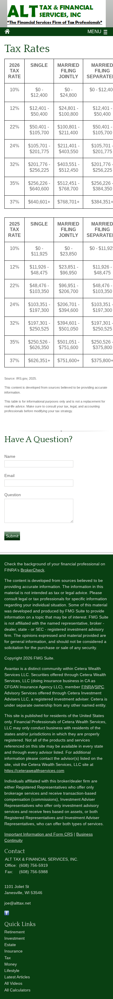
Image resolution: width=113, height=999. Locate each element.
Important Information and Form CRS (38, 834)
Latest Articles (17, 977)
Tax (7, 957)
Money (10, 964)
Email (9, 475)
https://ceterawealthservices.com (34, 770)
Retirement (14, 932)
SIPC (99, 687)
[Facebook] (6, 914)
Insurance (13, 951)
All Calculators (17, 990)
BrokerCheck (32, 570)
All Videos (13, 983)
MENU (94, 31)
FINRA (87, 687)
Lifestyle (11, 970)
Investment (14, 938)
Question (12, 494)
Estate (10, 944)
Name (9, 456)
